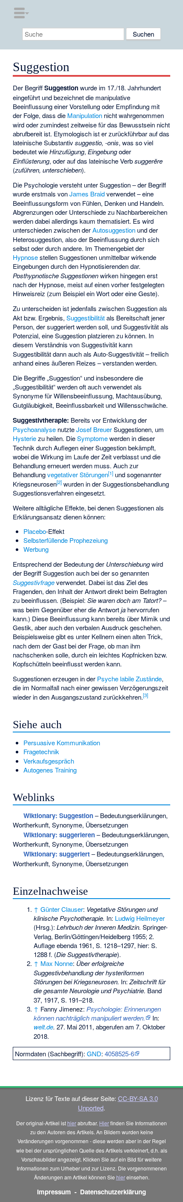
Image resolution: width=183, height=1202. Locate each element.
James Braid (87, 193)
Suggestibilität (85, 317)
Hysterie (24, 438)
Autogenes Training (50, 769)
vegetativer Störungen (77, 474)
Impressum (54, 1191)
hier (71, 1123)
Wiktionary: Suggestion (58, 815)
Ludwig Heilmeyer (140, 918)
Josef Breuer (94, 429)
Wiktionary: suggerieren (59, 834)
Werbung (36, 549)
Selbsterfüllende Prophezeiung (65, 540)
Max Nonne (56, 963)
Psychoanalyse (34, 429)
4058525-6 (119, 1053)
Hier (104, 1123)
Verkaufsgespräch (48, 760)
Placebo (34, 531)
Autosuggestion (113, 229)
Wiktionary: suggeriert (56, 854)
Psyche (107, 678)
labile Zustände (141, 678)
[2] (59, 481)
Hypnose (25, 257)
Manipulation (84, 115)
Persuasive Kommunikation (61, 742)
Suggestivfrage (33, 582)
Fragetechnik (41, 751)
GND (94, 1053)
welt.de (43, 1026)
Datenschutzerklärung (113, 1191)
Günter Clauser (61, 909)
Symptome (92, 438)
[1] (110, 473)
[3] (145, 695)
